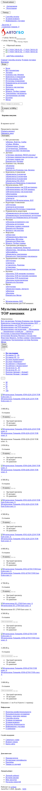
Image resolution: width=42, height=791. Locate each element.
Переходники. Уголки (15, 146)
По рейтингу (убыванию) (16, 364)
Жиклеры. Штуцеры (14, 239)
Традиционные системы (15, 95)
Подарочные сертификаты (16, 760)
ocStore (13, 787)
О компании (10, 729)
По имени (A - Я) (12, 355)
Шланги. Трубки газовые (16, 91)
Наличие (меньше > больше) (17, 372)
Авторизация (11, 6)
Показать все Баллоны (14, 282)
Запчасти (10, 168)
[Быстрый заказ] (12, 417)
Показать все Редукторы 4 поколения (20, 209)
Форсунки (10, 89)
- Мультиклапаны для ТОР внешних (17, 326)
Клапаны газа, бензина (15, 75)
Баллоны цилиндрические (17, 280)
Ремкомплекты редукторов (16, 83)
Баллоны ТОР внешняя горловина (20, 274)
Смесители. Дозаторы (15, 265)
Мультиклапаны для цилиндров (19, 192)
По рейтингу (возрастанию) (17, 366)
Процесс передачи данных (16, 716)
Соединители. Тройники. (16, 148)
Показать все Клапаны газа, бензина (20, 170)
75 (6, 389)
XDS (24, 789)
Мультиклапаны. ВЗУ (14, 79)
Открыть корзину (8, 131)
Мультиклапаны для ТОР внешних (20, 189)
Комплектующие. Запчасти (17, 289)
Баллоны (9, 98)
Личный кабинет (12, 775)
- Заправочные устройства (12, 331)
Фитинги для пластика (15, 87)
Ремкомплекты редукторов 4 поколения (22, 213)
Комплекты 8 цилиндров (16, 179)
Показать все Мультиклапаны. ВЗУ (20, 200)
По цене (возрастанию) (15, 359)
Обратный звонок (13, 45)
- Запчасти (28, 331)
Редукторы (11, 205)
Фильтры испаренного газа (17, 222)
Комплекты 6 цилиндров (16, 176)
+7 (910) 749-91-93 (30, 50)
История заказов (12, 778)
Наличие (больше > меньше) (17, 374)
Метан (8, 100)
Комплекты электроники (16, 254)
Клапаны (10, 166)
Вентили (10, 291)
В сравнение (11, 425)
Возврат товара (12, 742)
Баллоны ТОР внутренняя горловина (21, 276)
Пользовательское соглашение (18, 714)
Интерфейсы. (12, 252)
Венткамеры (11, 194)
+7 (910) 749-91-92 (30, 52)
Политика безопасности (15, 724)
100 (7, 391)
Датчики (9, 72)
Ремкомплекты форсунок (16, 237)
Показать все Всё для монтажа (18, 151)
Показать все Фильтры (15, 228)
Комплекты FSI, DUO (15, 181)
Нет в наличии (7, 621)
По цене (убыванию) (14, 361)
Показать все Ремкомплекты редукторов (22, 217)
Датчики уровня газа (15, 159)
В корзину (6, 417)
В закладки (10, 423)
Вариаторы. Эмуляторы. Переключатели (22, 250)
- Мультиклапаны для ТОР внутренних (20, 324)
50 (6, 386)
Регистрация (11, 8)
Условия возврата (12, 19)
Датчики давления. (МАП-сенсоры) (21, 155)
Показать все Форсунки (15, 241)
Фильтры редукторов (15, 224)
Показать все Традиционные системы (21, 269)
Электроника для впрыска (16, 93)
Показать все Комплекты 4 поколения (21, 183)
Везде (8, 68)
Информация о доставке (15, 21)
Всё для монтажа (12, 70)
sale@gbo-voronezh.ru (14, 56)
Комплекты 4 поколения (15, 77)
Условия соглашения (14, 720)
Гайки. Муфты (12, 144)
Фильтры (9, 85)
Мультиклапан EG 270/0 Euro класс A (16, 606)
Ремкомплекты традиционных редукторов (23, 215)
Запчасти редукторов (15, 207)
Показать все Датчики (14, 161)
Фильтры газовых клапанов (17, 226)
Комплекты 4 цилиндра (16, 174)
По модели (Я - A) (13, 370)
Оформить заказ (7, 133)
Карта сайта (10, 744)
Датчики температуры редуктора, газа (21, 157)
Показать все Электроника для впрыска (21, 256)
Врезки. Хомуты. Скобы (16, 142)
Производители (12, 758)
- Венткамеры (33, 329)
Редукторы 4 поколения (15, 81)
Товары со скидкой (13, 764)
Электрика (11, 267)
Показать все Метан (13, 295)
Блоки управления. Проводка (18, 248)
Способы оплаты (12, 17)
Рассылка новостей (13, 782)
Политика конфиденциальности (18, 712)
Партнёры (10, 762)
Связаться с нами (12, 740)
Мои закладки (11, 780)
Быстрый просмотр (14, 421)
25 (6, 384)
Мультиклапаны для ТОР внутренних (21, 187)
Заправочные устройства (16, 196)
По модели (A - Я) (13, 368)
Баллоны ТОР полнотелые (17, 278)
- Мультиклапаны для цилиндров (16, 328)
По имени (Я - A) (12, 357)
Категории (5, 135)
